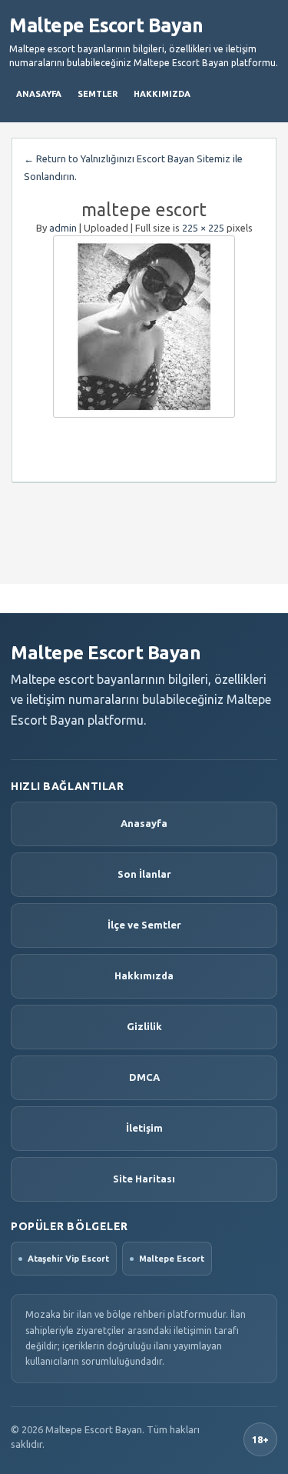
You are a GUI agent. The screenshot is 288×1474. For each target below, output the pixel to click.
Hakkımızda (162, 93)
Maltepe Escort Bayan (106, 25)
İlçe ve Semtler (144, 924)
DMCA (144, 1077)
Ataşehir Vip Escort (68, 1258)
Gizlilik (144, 1026)
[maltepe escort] (144, 326)
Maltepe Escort (171, 1258)
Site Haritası (144, 1178)
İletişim (144, 1127)
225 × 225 (203, 227)
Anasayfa (38, 93)
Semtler (98, 93)
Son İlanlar (144, 874)
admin (63, 227)
